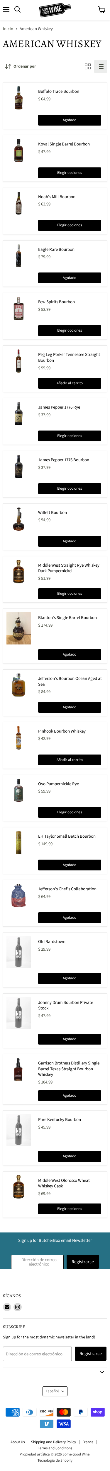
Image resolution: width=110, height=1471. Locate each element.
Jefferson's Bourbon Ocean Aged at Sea (70, 682)
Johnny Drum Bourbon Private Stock (65, 1005)
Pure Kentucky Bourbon (59, 1120)
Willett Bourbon (52, 513)
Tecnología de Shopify (55, 1460)
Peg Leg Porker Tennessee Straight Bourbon (69, 358)
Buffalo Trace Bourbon (58, 91)
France (87, 1442)
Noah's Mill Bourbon (56, 197)
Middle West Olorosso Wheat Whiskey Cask (64, 1183)
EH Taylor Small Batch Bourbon (67, 836)
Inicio (8, 28)
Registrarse (83, 1262)
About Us (18, 1442)
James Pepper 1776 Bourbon (63, 460)
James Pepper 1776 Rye (59, 407)
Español (52, 1391)
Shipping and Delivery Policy (53, 1442)
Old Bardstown (51, 942)
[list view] (100, 66)
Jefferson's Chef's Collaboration (67, 889)
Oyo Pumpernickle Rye (58, 784)
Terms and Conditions (55, 1448)
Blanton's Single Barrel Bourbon (67, 618)
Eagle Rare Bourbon (56, 249)
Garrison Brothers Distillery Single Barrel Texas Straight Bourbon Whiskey (68, 1069)
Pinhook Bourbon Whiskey (62, 731)
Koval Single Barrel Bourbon (64, 144)
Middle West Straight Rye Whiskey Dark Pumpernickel (68, 568)
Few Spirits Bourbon (56, 302)
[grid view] (87, 66)
